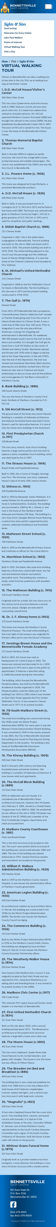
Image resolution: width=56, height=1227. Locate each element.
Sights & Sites (26, 61)
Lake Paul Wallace (13, 38)
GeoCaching (10, 28)
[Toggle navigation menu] (48, 6)
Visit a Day (9, 51)
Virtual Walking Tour (14, 47)
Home (5, 61)
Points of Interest (13, 42)
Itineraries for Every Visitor (18, 33)
